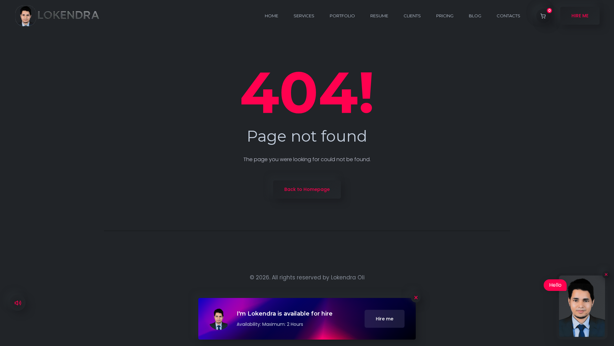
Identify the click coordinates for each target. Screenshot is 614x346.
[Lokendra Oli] (57, 15)
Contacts (508, 15)
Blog (475, 15)
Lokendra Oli (348, 277)
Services (304, 15)
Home (271, 15)
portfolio (342, 15)
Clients (412, 15)
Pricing (444, 15)
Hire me (384, 319)
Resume (379, 15)
